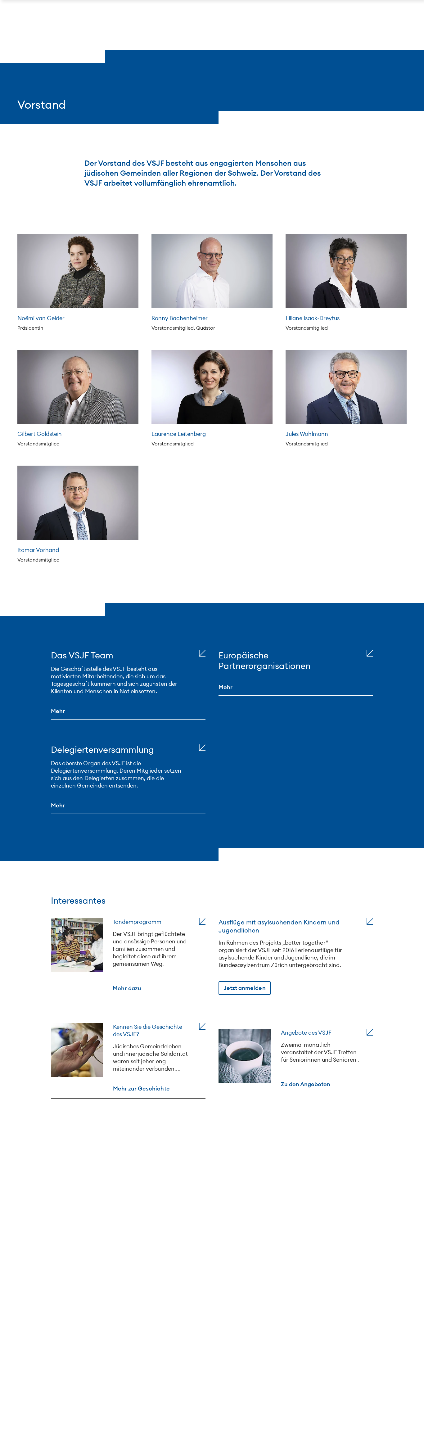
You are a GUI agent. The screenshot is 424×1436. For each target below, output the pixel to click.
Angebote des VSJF (306, 1032)
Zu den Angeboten (306, 1083)
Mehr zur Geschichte (141, 1088)
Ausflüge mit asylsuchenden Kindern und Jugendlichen (279, 926)
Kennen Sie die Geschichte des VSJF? (147, 1030)
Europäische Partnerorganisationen (264, 660)
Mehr (58, 711)
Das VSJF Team (82, 655)
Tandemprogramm (137, 921)
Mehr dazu (127, 987)
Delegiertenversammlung (102, 749)
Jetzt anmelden (244, 987)
